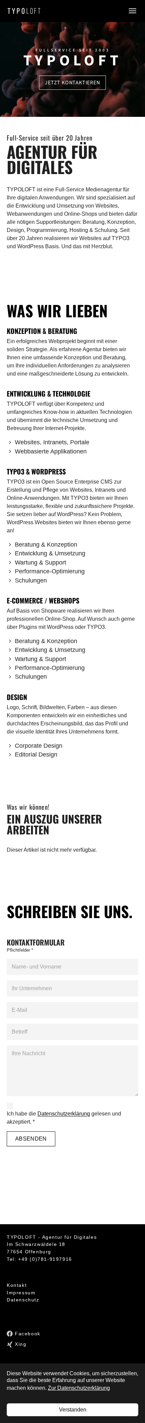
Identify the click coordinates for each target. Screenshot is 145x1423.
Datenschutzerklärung (63, 1114)
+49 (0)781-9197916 (45, 1259)
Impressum (21, 1292)
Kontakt (17, 1285)
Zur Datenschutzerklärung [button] (79, 1388)
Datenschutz (23, 1299)
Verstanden (72, 1410)
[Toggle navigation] (132, 11)
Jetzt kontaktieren (72, 82)
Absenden (31, 1139)
